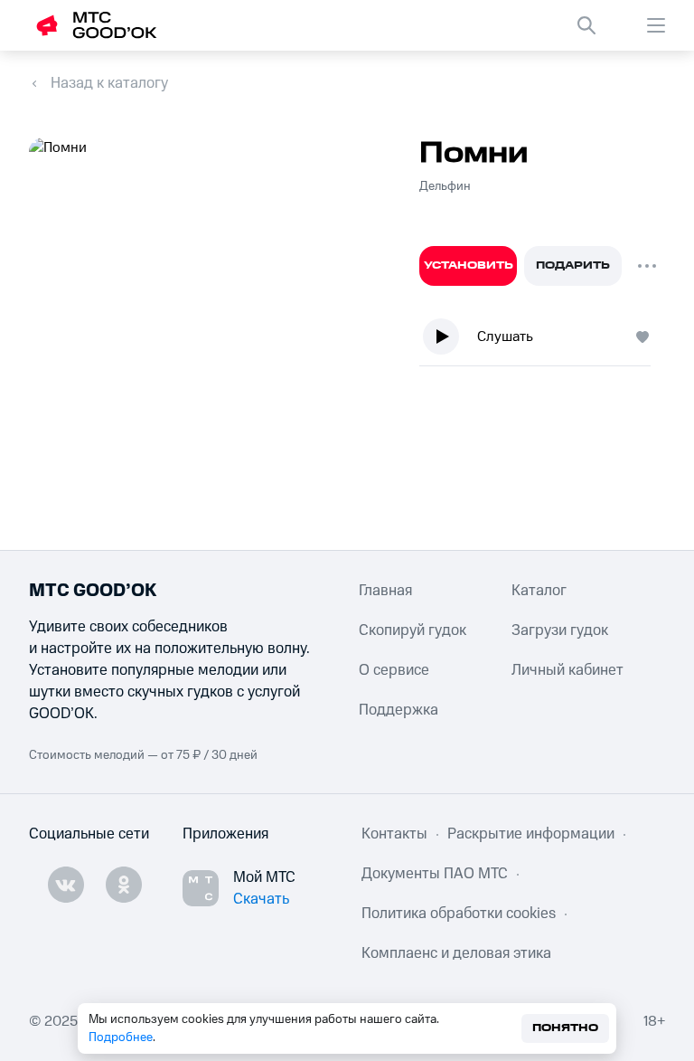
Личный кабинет (567, 670)
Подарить (573, 265)
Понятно (565, 1028)
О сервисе (394, 670)
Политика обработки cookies (458, 914)
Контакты (394, 834)
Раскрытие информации (530, 834)
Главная (385, 591)
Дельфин (445, 186)
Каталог (539, 591)
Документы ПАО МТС (434, 874)
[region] (542, 340)
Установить (468, 265)
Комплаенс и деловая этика (456, 953)
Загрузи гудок (559, 630)
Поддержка (398, 710)
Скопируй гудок (412, 630)
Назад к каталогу (109, 83)
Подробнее (121, 1037)
